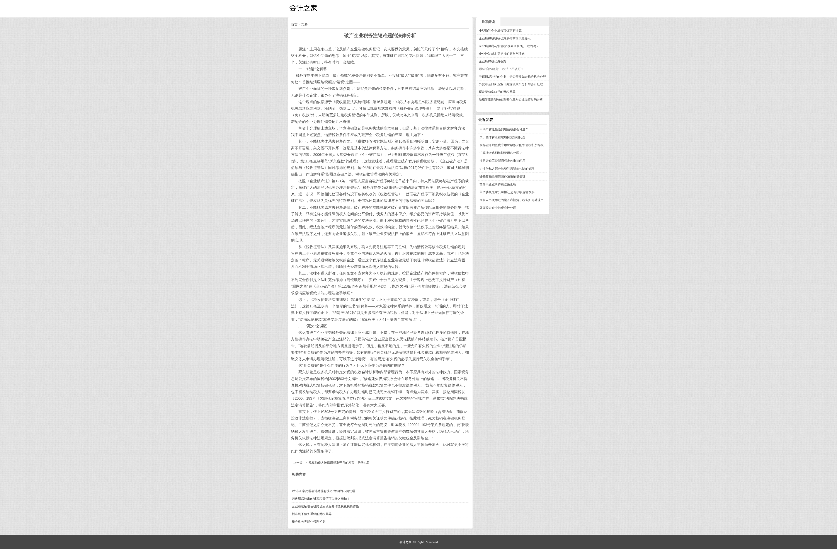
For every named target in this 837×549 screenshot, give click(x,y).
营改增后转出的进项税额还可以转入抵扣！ (321, 498)
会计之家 (405, 542)
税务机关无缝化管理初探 (308, 521)
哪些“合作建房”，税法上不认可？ (501, 69)
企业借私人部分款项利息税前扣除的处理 (507, 168)
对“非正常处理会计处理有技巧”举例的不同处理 (323, 491)
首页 (294, 24)
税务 (304, 24)
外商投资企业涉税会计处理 (498, 208)
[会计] (309, 8)
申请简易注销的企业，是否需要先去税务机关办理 (512, 76)
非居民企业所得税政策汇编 (498, 184)
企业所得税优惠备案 (492, 61)
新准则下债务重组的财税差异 (312, 514)
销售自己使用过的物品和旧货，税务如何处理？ (512, 200)
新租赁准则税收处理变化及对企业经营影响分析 (511, 99)
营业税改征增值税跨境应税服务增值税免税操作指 (325, 506)
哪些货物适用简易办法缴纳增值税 (502, 176)
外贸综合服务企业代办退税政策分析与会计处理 (511, 84)
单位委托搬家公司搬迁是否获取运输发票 (507, 192)
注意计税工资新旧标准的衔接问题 (502, 160)
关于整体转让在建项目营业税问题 (502, 137)
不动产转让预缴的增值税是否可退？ (504, 129)
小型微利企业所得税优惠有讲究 (500, 30)
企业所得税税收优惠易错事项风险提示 (505, 38)
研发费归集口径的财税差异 (497, 92)
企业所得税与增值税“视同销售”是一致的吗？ (509, 46)
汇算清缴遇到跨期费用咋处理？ (501, 153)
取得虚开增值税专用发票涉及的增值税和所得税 (512, 145)
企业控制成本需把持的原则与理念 (502, 53)
